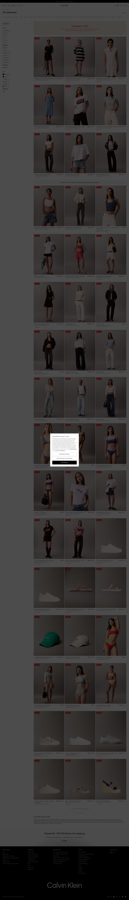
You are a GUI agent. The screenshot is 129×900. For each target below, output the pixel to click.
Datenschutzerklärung (60, 450)
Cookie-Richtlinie (73, 449)
